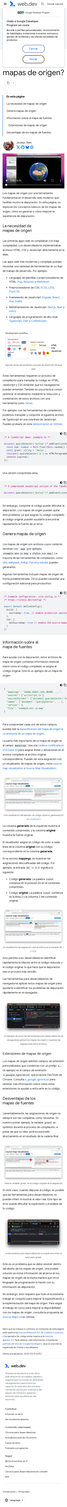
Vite (5, 562)
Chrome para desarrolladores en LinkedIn (26, 1471)
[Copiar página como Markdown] (8, 83)
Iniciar (33, 59)
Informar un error (14, 1414)
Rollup (24, 562)
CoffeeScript (38, 321)
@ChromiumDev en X (16, 1461)
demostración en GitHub (47, 424)
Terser (28, 403)
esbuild (43, 562)
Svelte (18, 301)
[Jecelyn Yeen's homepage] (32, 148)
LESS (51, 287)
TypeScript (15, 321)
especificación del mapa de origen (40, 729)
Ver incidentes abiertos (17, 1419)
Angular (46, 297)
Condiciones (9, 1491)
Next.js (52, 307)
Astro (12, 311)
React (55, 297)
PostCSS (14, 291)
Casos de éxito (12, 1442)
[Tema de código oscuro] (61, 434)
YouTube (9, 1466)
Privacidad (24, 1491)
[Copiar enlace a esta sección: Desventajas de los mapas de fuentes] (37, 1103)
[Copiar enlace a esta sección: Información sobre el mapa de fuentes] (35, 647)
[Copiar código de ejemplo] (65, 434)
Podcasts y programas (16, 1448)
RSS (7, 1476)
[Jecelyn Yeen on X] (18, 148)
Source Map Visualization (41, 768)
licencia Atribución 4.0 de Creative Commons (40, 1332)
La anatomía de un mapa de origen (23, 733)
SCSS (44, 287)
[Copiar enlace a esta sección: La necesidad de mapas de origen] (35, 231)
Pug (19, 281)
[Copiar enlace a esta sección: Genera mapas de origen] (49, 534)
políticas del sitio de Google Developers (22, 1343)
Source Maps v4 (12, 1317)
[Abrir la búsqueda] (43, 4)
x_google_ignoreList (37, 1079)
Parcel (33, 562)
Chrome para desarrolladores (20, 1432)
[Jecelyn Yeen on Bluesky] (27, 148)
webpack (13, 562)
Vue (11, 301)
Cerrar (33, 48)
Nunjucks (28, 281)
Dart (25, 321)
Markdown (43, 281)
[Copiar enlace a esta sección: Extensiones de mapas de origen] (54, 1054)
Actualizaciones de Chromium (21, 1437)
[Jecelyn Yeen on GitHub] (23, 148)
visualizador (34, 819)
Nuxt (59, 307)
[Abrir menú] (5, 4)
